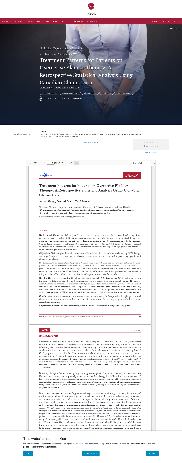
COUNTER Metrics (80, 443)
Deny (29, 453)
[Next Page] (62, 162)
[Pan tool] (71, 163)
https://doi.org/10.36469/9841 (68, 98)
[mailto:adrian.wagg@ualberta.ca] (72, 216)
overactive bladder (124, 93)
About (46, 21)
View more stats (151, 152)
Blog (64, 21)
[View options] (30, 163)
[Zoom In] (130, 162)
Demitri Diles (60, 87)
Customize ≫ (92, 453)
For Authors (19, 21)
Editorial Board (34, 21)
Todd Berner (73, 87)
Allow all (153, 453)
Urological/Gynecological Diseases (61, 48)
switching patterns (49, 93)
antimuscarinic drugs (70, 93)
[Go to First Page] (40, 162)
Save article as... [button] (90, 142)
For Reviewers (93, 21)
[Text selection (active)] (76, 163)
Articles (5, 21)
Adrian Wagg (46, 87)
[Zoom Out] (128, 162)
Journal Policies (76, 21)
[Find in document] (153, 163)
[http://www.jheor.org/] (60, 316)
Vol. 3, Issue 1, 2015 (48, 54)
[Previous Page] (44, 162)
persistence (106, 93)
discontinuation (90, 93)
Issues (55, 21)
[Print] (35, 163)
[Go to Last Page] (66, 162)
